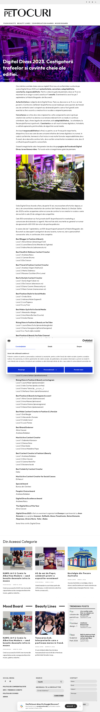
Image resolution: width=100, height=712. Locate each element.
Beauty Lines (24, 23)
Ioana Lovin (72, 579)
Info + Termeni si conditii (12, 690)
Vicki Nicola (7, 584)
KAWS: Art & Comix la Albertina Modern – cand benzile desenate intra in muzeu (16, 577)
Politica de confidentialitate (14, 686)
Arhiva (5, 697)
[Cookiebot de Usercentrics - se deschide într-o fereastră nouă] (83, 340)
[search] (61, 682)
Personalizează (49, 369)
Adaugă (70, 706)
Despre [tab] (79, 346)
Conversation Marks (43, 23)
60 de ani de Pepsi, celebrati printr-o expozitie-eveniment (46, 575)
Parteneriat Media (9, 55)
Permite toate (78, 369)
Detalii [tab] (50, 346)
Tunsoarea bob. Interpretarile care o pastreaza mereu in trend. (49, 640)
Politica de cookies (10, 693)
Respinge (21, 369)
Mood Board (61, 23)
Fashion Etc (10, 23)
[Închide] (80, 706)
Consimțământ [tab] (21, 346)
